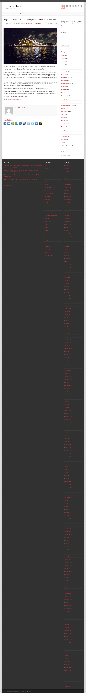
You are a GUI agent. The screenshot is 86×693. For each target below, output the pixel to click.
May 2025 (67, 212)
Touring (63, 130)
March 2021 (67, 367)
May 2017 (67, 509)
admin (18, 23)
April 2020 (67, 401)
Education (63, 71)
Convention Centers (66, 68)
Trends (62, 133)
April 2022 (67, 326)
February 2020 (68, 407)
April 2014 (67, 624)
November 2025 (68, 193)
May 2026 (67, 175)
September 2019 (68, 422)
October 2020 (68, 382)
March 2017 (67, 515)
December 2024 (68, 227)
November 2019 (68, 416)
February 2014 (68, 630)
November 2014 (68, 602)
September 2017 (68, 497)
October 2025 (68, 196)
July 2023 (67, 280)
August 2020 (67, 388)
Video (62, 142)
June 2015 (67, 580)
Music (62, 99)
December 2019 (68, 413)
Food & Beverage (65, 77)
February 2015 (68, 593)
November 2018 (68, 453)
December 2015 (68, 562)
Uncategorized (64, 136)
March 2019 (67, 441)
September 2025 (68, 199)
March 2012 (67, 677)
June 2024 (67, 246)
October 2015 (68, 568)
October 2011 (68, 686)
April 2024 (67, 252)
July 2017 (67, 503)
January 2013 (68, 670)
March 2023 (67, 292)
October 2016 (68, 531)
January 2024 (68, 261)
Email (62, 39)
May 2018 (67, 472)
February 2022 (68, 333)
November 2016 (68, 528)
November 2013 (68, 639)
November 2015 (68, 565)
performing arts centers (33, 23)
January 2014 (68, 633)
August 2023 (67, 277)
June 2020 (67, 395)
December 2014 (68, 599)
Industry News (64, 86)
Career (63, 64)
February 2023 (68, 295)
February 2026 (68, 184)
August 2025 (67, 202)
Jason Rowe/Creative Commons (14, 99)
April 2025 (67, 215)
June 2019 (67, 432)
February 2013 (68, 667)
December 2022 (68, 302)
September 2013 (68, 646)
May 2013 (67, 658)
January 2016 (68, 559)
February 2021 (68, 370)
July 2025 (67, 206)
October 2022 (68, 308)
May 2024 (67, 249)
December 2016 (68, 525)
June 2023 (67, 283)
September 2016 (68, 534)
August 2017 (67, 500)
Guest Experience (65, 83)
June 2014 (67, 618)
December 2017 (68, 487)
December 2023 (68, 264)
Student (63, 120)
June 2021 (67, 357)
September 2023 (68, 274)
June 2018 (67, 469)
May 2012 (67, 673)
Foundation (64, 80)
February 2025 (68, 221)
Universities (64, 139)
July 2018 (67, 466)
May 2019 (67, 435)
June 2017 (67, 506)
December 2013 (68, 636)
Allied (62, 55)
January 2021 (68, 373)
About (12, 13)
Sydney (39, 23)
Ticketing (63, 126)
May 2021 (67, 360)
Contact (3, 1)
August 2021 (67, 351)
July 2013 (67, 652)
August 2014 (67, 611)
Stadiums (63, 117)
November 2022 (68, 305)
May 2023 (67, 286)
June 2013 (67, 655)
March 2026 (67, 181)
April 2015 (67, 587)
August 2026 (67, 165)
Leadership (64, 89)
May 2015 (67, 584)
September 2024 (68, 237)
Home (5, 13)
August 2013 (67, 649)
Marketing (63, 92)
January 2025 (68, 224)
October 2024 (68, 233)
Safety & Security (65, 111)
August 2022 (67, 314)
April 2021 (67, 364)
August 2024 (67, 240)
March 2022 (67, 329)
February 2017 (68, 518)
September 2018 (68, 460)
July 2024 (67, 243)
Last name (63, 32)
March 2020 (67, 404)
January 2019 (68, 447)
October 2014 (68, 605)
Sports (62, 114)
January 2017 (68, 522)
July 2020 (67, 391)
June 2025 (67, 209)
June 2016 (67, 543)
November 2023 (68, 267)
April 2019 (67, 438)
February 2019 (68, 444)
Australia (25, 23)
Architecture (64, 58)
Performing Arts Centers (66, 102)
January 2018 (68, 484)
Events (62, 74)
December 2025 (68, 190)
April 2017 (67, 512)
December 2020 (68, 376)
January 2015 (68, 596)
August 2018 (67, 463)
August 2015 (67, 574)
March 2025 (67, 218)
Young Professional (65, 145)
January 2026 (68, 187)
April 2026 (67, 178)
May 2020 (67, 398)
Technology (64, 123)
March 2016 (67, 553)
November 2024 (68, 230)
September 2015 (68, 571)
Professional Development (67, 105)
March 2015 (67, 590)
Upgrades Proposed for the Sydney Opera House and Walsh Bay (30, 20)
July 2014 (67, 615)
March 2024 (67, 255)
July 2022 (67, 317)
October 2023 (68, 271)
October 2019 (68, 419)
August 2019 (67, 426)
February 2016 (68, 556)
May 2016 (67, 546)
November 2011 (68, 683)
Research (63, 108)
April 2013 (67, 661)
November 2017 (68, 491)
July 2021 (67, 354)
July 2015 (67, 577)
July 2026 (67, 168)
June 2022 (67, 320)
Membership (64, 95)
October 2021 (68, 345)
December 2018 (68, 450)
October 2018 (68, 457)
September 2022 (68, 311)
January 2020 (68, 410)
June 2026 (67, 171)
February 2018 (68, 481)
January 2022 (68, 336)
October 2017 (68, 494)
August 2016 (67, 537)
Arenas (63, 61)
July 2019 (67, 429)
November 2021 (68, 342)
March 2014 (67, 627)
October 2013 (68, 642)
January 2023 (68, 298)
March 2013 (67, 664)
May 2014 (67, 621)
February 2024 (68, 258)
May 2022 (67, 323)
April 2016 (67, 549)
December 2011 (68, 680)
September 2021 (68, 348)
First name (63, 25)
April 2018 (67, 475)
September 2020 (68, 385)
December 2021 (68, 339)
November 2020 (68, 379)
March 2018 (67, 478)
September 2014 (68, 608)
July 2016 (67, 540)
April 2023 (67, 289)
